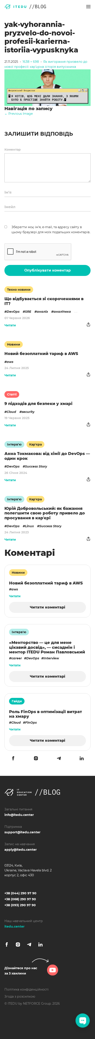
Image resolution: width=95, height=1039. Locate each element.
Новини (13, 344)
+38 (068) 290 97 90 (20, 899)
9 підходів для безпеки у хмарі (38, 403)
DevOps (13, 312)
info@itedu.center (19, 815)
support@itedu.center (22, 832)
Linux (29, 526)
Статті (12, 394)
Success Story (36, 466)
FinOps (31, 723)
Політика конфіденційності (26, 989)
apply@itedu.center (20, 850)
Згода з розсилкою (19, 996)
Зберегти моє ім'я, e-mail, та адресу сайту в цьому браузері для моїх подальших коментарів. (50, 229)
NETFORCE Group (37, 1004)
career (16, 658)
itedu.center (14, 926)
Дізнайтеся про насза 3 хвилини (20, 970)
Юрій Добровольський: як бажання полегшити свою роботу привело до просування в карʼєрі (44, 513)
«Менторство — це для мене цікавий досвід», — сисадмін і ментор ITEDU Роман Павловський (47, 647)
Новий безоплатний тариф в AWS (41, 353)
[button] (88, 6)
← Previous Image (18, 114)
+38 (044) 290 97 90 (20, 893)
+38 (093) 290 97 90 (20, 905)
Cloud (11, 412)
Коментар (12, 150)
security (28, 412)
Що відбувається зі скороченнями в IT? (44, 301)
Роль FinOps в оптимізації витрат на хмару (45, 714)
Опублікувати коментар (47, 270)
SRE (28, 312)
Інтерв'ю (14, 444)
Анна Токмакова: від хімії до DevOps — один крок (47, 456)
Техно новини (18, 290)
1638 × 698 (31, 62)
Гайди (17, 701)
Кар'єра (35, 444)
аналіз (42, 312)
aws (10, 362)
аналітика (62, 312)
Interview (51, 658)
